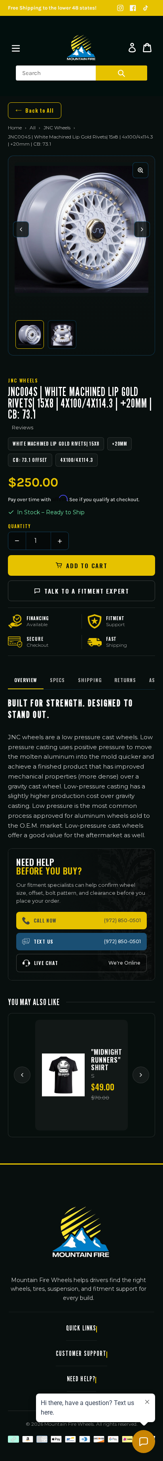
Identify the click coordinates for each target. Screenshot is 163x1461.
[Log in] (132, 47)
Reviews (22, 427)
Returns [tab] (125, 680)
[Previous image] (21, 229)
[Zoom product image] (140, 170)
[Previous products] (22, 1075)
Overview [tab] (25, 680)
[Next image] (142, 229)
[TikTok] (145, 8)
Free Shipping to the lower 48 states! (52, 8)
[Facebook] (133, 8)
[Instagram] (120, 8)
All (33, 128)
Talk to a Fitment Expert (86, 590)
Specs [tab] (57, 680)
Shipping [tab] (90, 680)
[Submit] (121, 73)
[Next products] (141, 1075)
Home (15, 128)
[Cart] (147, 47)
